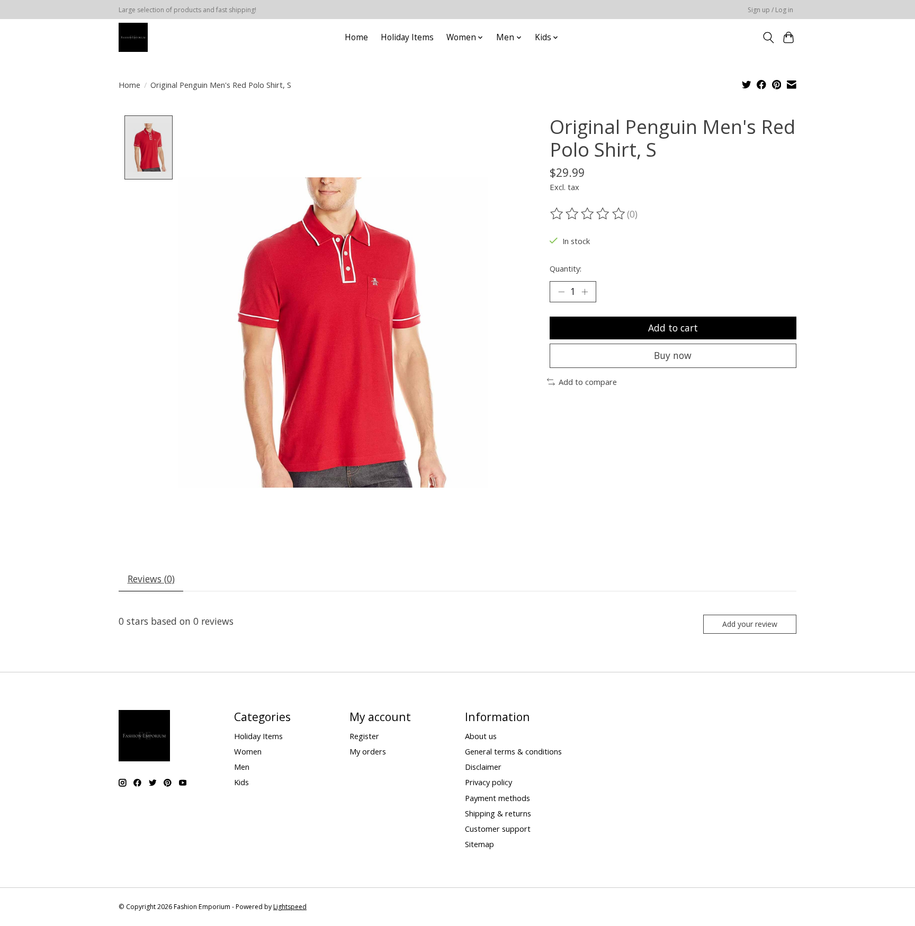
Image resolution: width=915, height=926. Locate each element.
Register (364, 736)
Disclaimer (483, 766)
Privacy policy (488, 782)
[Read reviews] (588, 214)
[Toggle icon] (768, 37)
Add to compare (588, 381)
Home (356, 37)
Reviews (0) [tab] (151, 578)
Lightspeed (290, 906)
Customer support (498, 828)
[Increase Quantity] (584, 291)
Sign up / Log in (770, 9)
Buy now (673, 355)
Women (248, 751)
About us (481, 736)
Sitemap (479, 844)
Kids (241, 782)
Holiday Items (407, 37)
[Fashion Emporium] (133, 37)
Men (241, 766)
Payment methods (497, 798)
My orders (367, 751)
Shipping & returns (498, 813)
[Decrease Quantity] (561, 291)
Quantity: (565, 268)
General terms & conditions (513, 751)
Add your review (749, 624)
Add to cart (673, 327)
